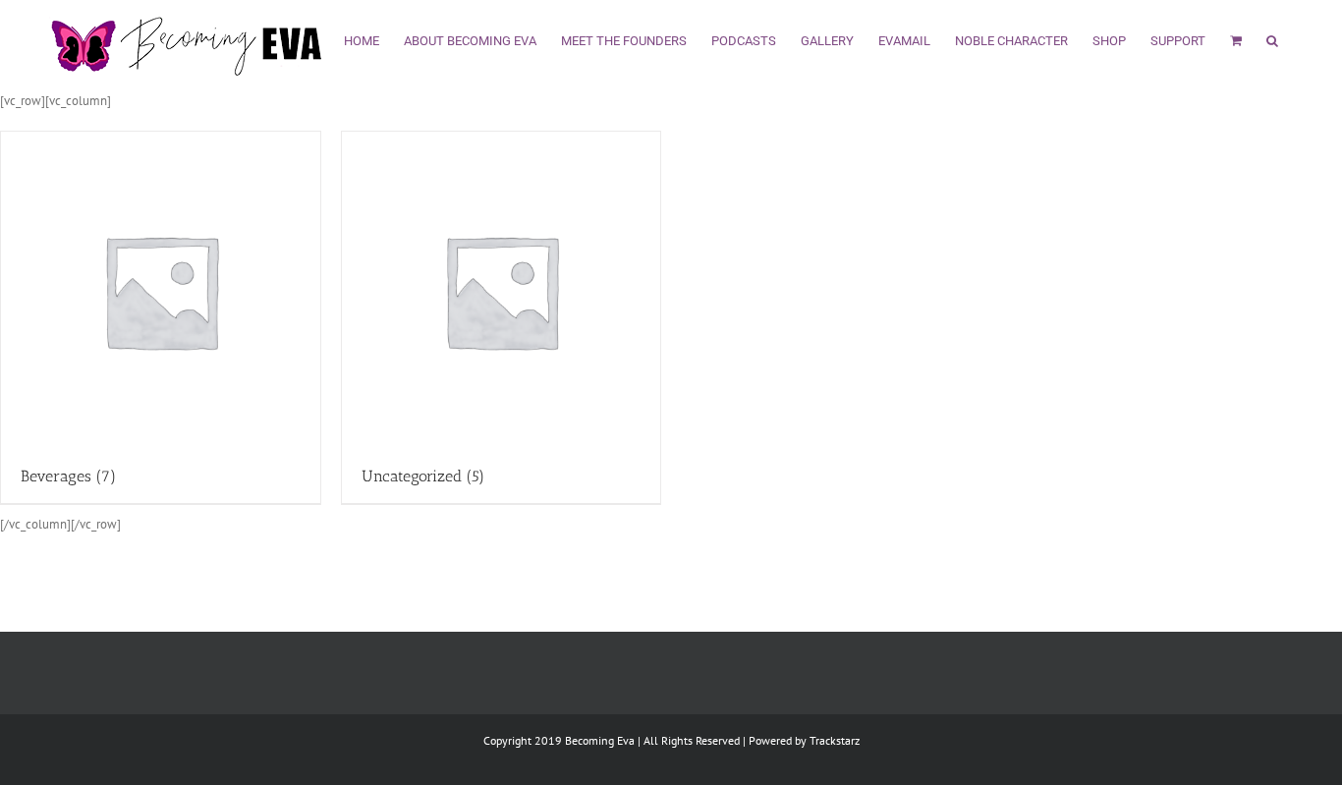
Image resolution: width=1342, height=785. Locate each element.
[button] (1272, 39)
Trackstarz (835, 740)
